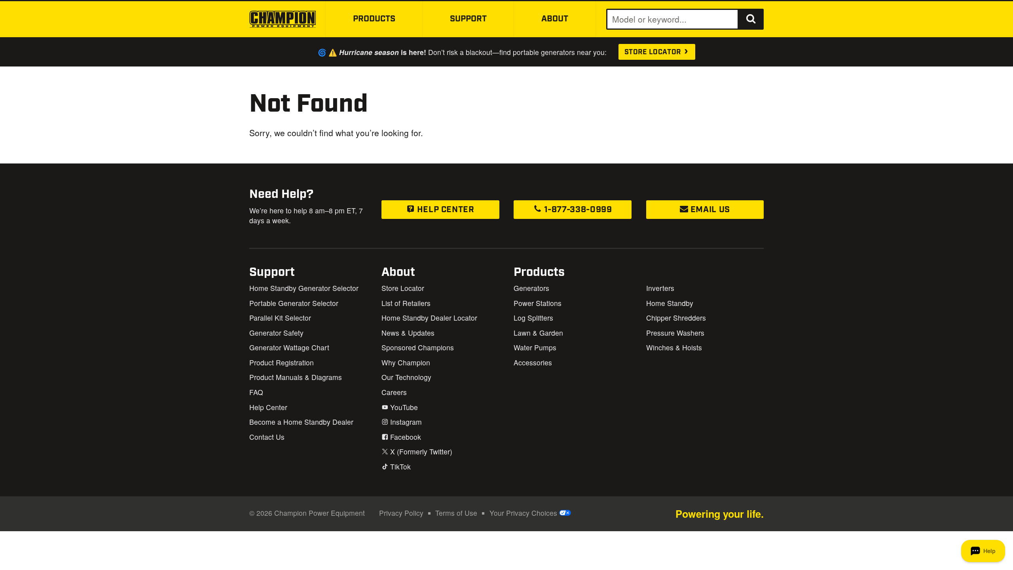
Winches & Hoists (674, 347)
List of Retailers (406, 303)
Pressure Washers (675, 333)
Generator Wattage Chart (289, 347)
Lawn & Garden (538, 333)
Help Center (444, 209)
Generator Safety (276, 333)
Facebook (404, 437)
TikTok (399, 466)
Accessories (533, 362)
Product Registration (281, 362)
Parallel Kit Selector (280, 318)
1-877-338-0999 (577, 209)
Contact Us (267, 437)
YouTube (403, 407)
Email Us (709, 209)
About (554, 19)
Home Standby (669, 303)
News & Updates (407, 333)
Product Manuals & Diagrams (295, 377)
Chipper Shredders (676, 318)
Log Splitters (533, 318)
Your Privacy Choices (524, 513)
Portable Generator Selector (293, 303)
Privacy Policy (401, 513)
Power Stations (538, 303)
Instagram (405, 422)
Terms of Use (456, 513)
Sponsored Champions (417, 347)
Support (468, 19)
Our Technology (406, 377)
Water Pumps (535, 347)
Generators (531, 288)
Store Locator (653, 52)
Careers (394, 392)
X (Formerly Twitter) (420, 451)
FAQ (256, 392)
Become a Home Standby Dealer (301, 422)
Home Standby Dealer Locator (429, 318)
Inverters (660, 288)
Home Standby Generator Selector (304, 288)
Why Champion (405, 362)
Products (374, 19)
